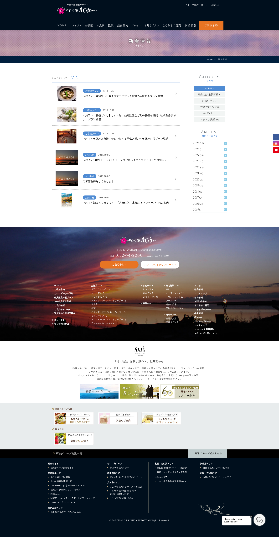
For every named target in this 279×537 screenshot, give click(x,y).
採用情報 (198, 313)
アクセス (198, 285)
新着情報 (198, 297)
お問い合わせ (200, 301)
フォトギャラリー (202, 309)
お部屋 (96, 285)
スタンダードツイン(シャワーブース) (108, 312)
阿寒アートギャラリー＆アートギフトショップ (73, 498)
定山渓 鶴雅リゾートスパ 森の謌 (172, 468)
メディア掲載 (210, 119)
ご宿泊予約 (59, 289)
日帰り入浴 (171, 318)
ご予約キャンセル (62, 309)
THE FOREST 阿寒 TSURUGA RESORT (68, 485)
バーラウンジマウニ (175, 293)
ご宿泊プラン (210, 107)
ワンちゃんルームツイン (102, 323)
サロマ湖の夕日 (61, 324)
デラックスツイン (99, 297)
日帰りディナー (173, 322)
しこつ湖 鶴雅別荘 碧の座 (122, 498)
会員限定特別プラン (63, 297)
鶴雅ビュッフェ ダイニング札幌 (172, 472)
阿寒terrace (56, 494)
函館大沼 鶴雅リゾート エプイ (217, 477)
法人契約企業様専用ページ (66, 313)
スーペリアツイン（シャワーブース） (109, 300)
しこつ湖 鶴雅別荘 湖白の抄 (123, 492)
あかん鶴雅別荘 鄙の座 (61, 481)
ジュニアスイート (99, 293)
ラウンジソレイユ (174, 297)
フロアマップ (201, 293)
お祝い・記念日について (205, 333)
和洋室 (94, 304)
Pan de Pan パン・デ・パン (63, 502)
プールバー (171, 300)
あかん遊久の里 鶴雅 (60, 477)
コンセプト (59, 320)
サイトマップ (200, 325)
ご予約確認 (59, 305)
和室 (93, 308)
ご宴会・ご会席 (150, 297)
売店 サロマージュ (174, 308)
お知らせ (209, 101)
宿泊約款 (198, 317)
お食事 (148, 285)
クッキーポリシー (202, 321)
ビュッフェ (148, 289)
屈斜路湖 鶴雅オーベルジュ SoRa (66, 512)
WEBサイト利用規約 (204, 329)
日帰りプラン (172, 314)
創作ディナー (149, 293)
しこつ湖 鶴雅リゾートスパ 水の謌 (126, 486)
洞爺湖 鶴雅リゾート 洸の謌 (216, 468)
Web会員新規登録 (62, 301)
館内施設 (172, 285)
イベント (210, 113)
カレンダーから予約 (63, 293)
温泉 (147, 303)
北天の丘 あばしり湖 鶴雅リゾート (126, 477)
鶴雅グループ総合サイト (208, 453)
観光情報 (198, 289)
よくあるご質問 (201, 305)
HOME (210, 59)
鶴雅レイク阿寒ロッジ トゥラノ (65, 490)
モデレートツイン (99, 316)
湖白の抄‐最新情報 (210, 94)
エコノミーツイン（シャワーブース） (109, 319)
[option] (74, 418)
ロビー (169, 289)
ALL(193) (209, 88)
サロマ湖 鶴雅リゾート (120, 468)
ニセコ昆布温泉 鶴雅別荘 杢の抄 (172, 481)
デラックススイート (100, 289)
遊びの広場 (171, 304)
